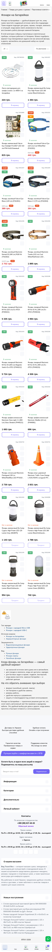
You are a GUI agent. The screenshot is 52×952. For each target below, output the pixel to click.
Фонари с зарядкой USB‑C (16, 630)
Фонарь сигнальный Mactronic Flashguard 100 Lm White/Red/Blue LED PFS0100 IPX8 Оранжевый (13, 475)
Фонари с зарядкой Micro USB (18, 628)
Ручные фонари (12, 653)
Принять (26, 949)
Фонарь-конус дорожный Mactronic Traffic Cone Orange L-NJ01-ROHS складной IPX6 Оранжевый (38, 475)
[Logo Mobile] (23, 3)
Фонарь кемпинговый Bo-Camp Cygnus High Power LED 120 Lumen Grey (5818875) (13, 530)
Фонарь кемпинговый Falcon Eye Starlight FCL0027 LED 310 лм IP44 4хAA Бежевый (13, 146)
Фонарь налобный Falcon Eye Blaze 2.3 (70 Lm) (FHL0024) (38, 200)
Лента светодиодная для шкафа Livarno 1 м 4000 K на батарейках (12, 90)
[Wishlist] (22, 80)
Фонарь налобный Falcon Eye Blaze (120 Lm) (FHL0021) (12, 200)
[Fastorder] (22, 69)
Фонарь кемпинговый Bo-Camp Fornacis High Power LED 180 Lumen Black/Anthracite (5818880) (39, 530)
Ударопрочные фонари (15, 647)
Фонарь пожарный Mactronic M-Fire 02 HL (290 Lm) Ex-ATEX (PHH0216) (38, 309)
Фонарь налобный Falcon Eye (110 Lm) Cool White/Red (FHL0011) (38, 146)
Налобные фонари (13, 658)
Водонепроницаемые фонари (18, 645)
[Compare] (22, 74)
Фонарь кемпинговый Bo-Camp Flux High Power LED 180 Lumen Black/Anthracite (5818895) (39, 90)
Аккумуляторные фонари (16, 639)
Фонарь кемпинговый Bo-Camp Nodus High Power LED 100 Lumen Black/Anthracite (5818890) (13, 586)
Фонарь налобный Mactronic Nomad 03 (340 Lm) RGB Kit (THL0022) (12, 254)
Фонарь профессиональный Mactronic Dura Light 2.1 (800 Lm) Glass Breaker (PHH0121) (12, 420)
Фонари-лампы (12, 656)
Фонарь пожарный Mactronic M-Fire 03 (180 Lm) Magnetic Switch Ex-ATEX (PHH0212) (12, 365)
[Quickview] (22, 64)
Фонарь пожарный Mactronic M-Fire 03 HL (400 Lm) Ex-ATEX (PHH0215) (38, 365)
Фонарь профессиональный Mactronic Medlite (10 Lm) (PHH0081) (38, 420)
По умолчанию (41, 49)
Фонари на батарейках (15, 636)
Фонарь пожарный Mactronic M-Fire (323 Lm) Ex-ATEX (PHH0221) (12, 309)
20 (5, 49)
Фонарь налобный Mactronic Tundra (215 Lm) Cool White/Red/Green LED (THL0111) (38, 254)
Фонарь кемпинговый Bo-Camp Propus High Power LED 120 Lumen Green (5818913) (39, 585)
